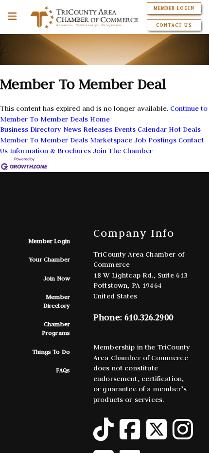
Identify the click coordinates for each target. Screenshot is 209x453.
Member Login (174, 8)
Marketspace (111, 140)
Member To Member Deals (44, 140)
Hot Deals (185, 129)
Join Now (56, 278)
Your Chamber (49, 259)
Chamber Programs (56, 328)
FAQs (63, 370)
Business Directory (30, 129)
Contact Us (174, 25)
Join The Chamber (123, 150)
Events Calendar (140, 129)
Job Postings (155, 140)
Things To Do (51, 351)
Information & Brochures (50, 150)
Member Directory (56, 301)
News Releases (87, 129)
